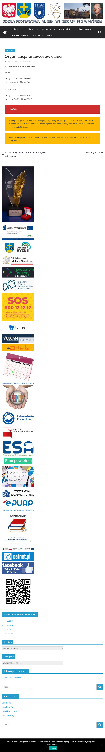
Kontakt (50, 35)
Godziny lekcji (93, 152)
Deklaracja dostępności (12, 677)
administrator (26, 62)
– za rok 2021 (7, 629)
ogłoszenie (10, 50)
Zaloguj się (6, 703)
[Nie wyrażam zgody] (102, 745)
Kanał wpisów (8, 707)
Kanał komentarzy (9, 711)
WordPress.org (8, 715)
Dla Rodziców (65, 29)
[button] (19, 29)
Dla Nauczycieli (19, 35)
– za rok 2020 (7, 625)
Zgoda (53, 748)
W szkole (36, 35)
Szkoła (15, 29)
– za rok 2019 (7, 621)
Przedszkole (30, 29)
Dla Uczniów (83, 29)
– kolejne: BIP (7, 633)
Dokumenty (47, 29)
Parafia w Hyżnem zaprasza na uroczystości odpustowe (26, 154)
